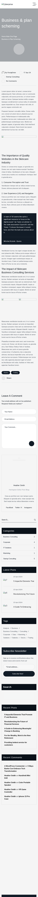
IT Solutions (19, 548)
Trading (15, 372)
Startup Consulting (12, 77)
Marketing (19, 553)
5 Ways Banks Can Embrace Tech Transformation (18, 768)
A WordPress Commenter (14, 766)
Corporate (19, 542)
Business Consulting (19, 537)
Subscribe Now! (18, 674)
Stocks (6, 372)
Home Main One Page (9, 36)
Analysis (6, 628)
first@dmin (11, 72)
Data (14, 634)
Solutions (6, 638)
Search (7, 687)
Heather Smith (10, 775)
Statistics (15, 638)
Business (15, 628)
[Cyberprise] (7, 4)
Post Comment (31, 443)
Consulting (23, 631)
